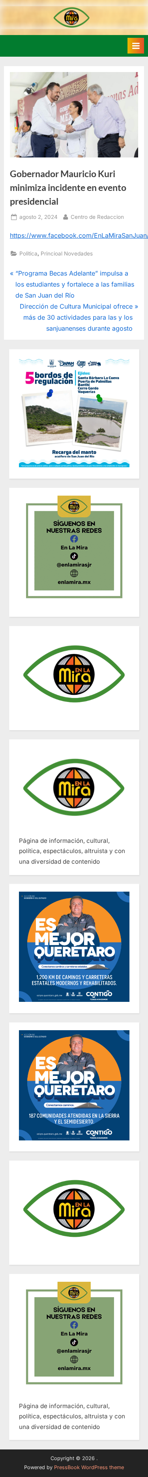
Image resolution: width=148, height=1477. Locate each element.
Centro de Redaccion (97, 216)
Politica (28, 253)
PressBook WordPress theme (89, 1467)
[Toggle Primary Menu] (135, 46)
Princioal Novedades (67, 253)
